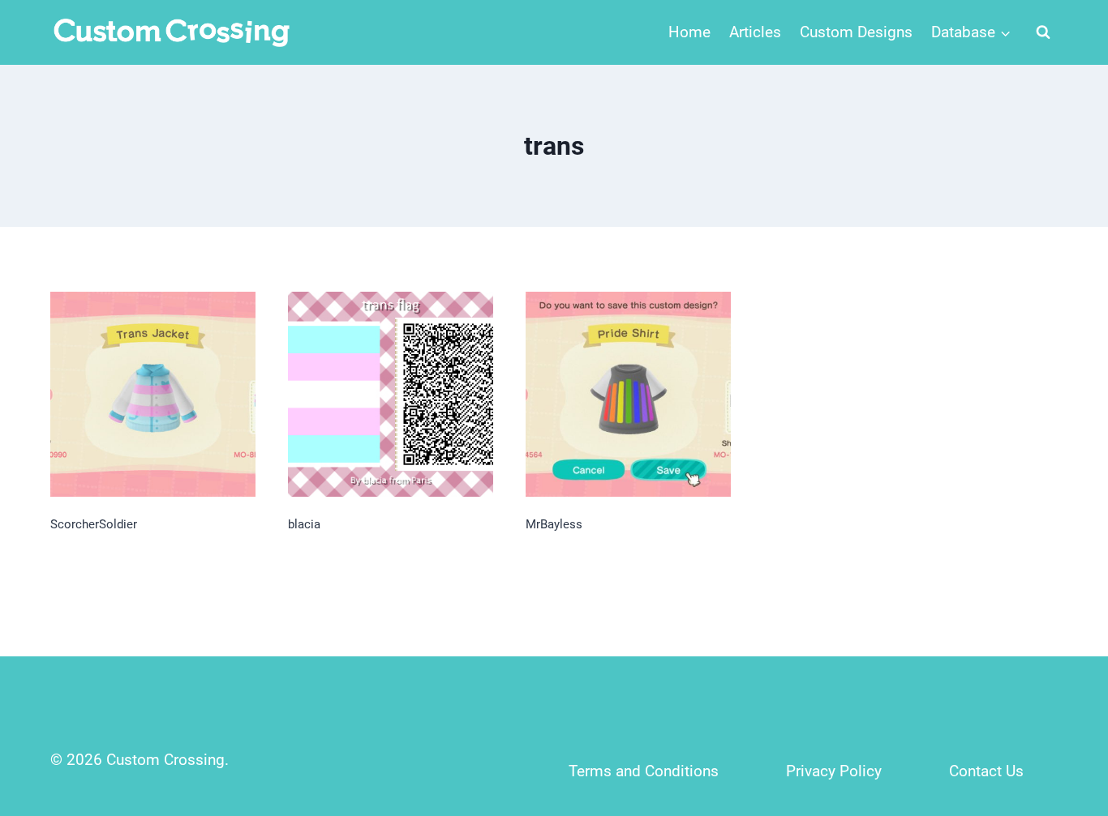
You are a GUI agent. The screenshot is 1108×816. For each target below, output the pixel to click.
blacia (304, 524)
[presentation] (153, 394)
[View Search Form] (1043, 32)
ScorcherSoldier (93, 524)
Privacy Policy (834, 771)
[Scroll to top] (1060, 696)
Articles (755, 32)
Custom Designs (856, 32)
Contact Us (986, 771)
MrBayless (554, 524)
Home (689, 32)
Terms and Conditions (644, 771)
